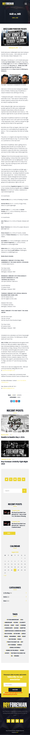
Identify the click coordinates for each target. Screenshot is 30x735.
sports (19, 395)
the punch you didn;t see (18, 653)
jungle (24, 633)
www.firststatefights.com (8, 370)
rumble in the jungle (12, 650)
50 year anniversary (13, 619)
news (19, 636)
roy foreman (12, 644)
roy (22, 642)
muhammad (13, 636)
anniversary (8, 622)
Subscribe (15, 689)
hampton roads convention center (15, 631)
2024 (21, 619)
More (8, 533)
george (16, 628)
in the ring (17, 633)
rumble (19, 644)
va (12, 656)
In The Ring (6, 593)
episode (7, 625)
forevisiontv (8, 628)
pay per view (12, 639)
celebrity (22, 622)
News (18, 397)
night (24, 636)
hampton (22, 628)
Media (5, 597)
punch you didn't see (13, 642)
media (6, 636)
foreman (23, 625)
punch (19, 639)
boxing (16, 622)
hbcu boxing (8, 633)
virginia (16, 656)
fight (17, 625)
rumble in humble (15, 647)
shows (22, 650)
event (14, 395)
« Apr (4, 575)
